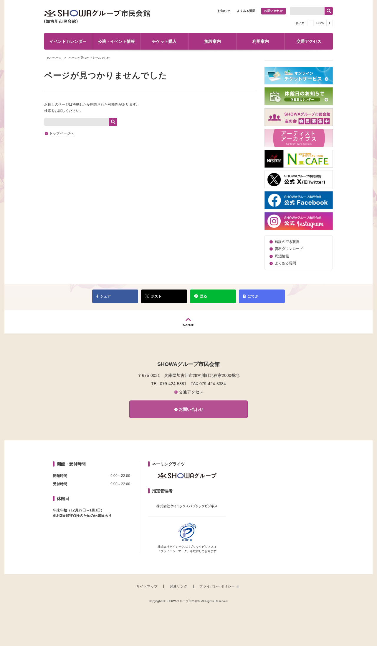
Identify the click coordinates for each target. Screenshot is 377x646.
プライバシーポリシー (217, 586)
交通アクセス (309, 41)
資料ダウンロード (289, 249)
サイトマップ (147, 586)
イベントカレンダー (68, 41)
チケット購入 (164, 41)
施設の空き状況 (287, 242)
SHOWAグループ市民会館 (97, 16)
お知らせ (224, 10)
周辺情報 (282, 256)
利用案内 (260, 41)
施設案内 (212, 41)
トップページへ (61, 133)
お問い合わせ (273, 10)
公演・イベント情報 (116, 41)
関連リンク (178, 586)
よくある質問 (246, 10)
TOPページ (54, 57)
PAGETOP (188, 321)
